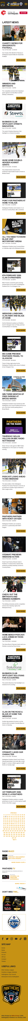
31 (9, 818)
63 (24, 821)
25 (20, 816)
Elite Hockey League (7, 970)
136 (24, 834)
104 (14, 829)
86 (22, 825)
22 (15, 816)
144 (21, 836)
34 (15, 818)
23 (16, 816)
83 (16, 825)
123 (14, 832)
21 (13, 816)
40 (3, 820)
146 (13, 838)
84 (18, 825)
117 (22, 830)
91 (9, 827)
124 (16, 832)
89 (5, 827)
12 (18, 814)
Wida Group (15, 1015)
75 (24, 823)
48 (18, 820)
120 (7, 832)
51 (24, 820)
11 (16, 814)
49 (20, 820)
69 (13, 823)
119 (4, 832)
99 (24, 827)
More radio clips (18, 862)
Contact (3, 959)
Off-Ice (3, 957)
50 (22, 820)
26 (22, 816)
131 (11, 834)
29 (5, 818)
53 (5, 821)
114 (15, 830)
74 (22, 823)
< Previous (13, 813)
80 (11, 825)
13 (20, 814)
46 (15, 820)
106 (19, 829)
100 (4, 829)
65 (5, 823)
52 (3, 821)
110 (6, 830)
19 (9, 816)
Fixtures (3, 952)
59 (16, 821)
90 (7, 827)
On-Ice (3, 954)
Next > (15, 839)
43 (9, 820)
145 (24, 836)
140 (11, 836)
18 (7, 816)
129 (7, 834)
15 (24, 814)
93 (13, 827)
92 (11, 827)
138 (7, 836)
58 (15, 821)
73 (20, 823)
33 (13, 818)
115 (17, 830)
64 (3, 823)
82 (15, 825)
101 (7, 829)
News (3, 950)
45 (13, 820)
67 (9, 823)
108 (24, 829)
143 (19, 836)
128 (4, 834)
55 (9, 821)
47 (16, 820)
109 (3, 830)
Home (3, 948)
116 (20, 830)
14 (22, 814)
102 (9, 829)
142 (16, 836)
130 (9, 834)
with (18, 887)
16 (3, 816)
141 (14, 836)
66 (7, 823)
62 (22, 821)
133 (16, 834)
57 (13, 821)
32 (11, 818)
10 (15, 814)
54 (7, 821)
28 (3, 818)
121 (9, 832)
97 (20, 827)
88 (3, 827)
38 (22, 818)
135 (21, 834)
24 (18, 816)
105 (16, 829)
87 (24, 825)
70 (15, 823)
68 (11, 823)
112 (10, 830)
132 (14, 834)
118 (24, 830)
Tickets (3, 961)
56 (11, 821)
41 (5, 820)
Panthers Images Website (9, 972)
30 (7, 818)
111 (8, 830)
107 (21, 829)
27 (24, 816)
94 (15, 827)
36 (18, 818)
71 (16, 823)
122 (11, 832)
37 (20, 818)
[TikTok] (20, 939)
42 (7, 820)
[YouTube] (16, 939)
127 (24, 832)
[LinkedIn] (25, 939)
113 (13, 830)
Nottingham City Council (8, 974)
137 (4, 836)
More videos (20, 883)
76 (3, 825)
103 (11, 829)
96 (18, 827)
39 (24, 818)
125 (19, 832)
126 (21, 832)
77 (5, 825)
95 (16, 827)
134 (19, 834)
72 (18, 823)
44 (11, 820)
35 (16, 818)
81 (13, 825)
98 (22, 827)
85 (20, 825)
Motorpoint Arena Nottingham (10, 976)
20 (11, 816)
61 (20, 821)
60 (18, 821)
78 (7, 825)
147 (15, 838)
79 (9, 825)
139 (9, 836)
